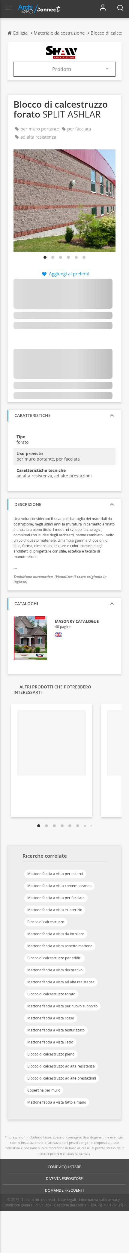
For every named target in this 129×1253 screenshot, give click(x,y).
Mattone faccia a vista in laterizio (54, 909)
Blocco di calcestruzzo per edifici (54, 957)
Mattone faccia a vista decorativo (54, 970)
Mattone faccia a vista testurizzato (56, 1030)
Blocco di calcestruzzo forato (51, 994)
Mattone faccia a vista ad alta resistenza (60, 982)
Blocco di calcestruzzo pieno (50, 1054)
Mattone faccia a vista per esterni (55, 873)
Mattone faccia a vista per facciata (56, 897)
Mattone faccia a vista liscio (50, 1042)
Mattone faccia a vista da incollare (55, 933)
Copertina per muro (43, 1090)
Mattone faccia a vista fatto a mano (56, 1102)
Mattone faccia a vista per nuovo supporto (62, 1006)
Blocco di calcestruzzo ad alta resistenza (61, 1066)
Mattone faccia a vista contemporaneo (59, 885)
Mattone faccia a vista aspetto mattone (59, 945)
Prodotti (61, 69)
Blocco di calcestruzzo (45, 921)
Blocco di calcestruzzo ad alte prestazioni (61, 1078)
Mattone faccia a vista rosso (50, 1018)
